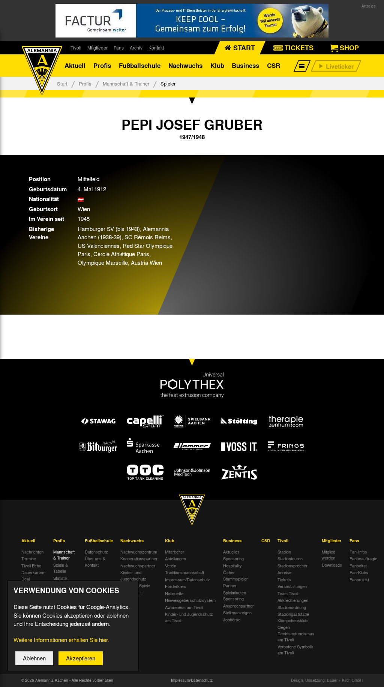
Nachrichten (32, 552)
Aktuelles (231, 552)
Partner (230, 585)
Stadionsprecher (293, 565)
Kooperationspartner (139, 558)
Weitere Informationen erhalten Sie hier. (61, 640)
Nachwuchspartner (137, 565)
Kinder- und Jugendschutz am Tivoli (189, 617)
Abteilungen (175, 558)
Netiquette (174, 593)
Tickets (284, 579)
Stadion (284, 552)
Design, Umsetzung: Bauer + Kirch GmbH (327, 680)
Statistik (60, 578)
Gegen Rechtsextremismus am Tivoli (296, 633)
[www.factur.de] (192, 21)
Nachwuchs (185, 65)
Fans (119, 47)
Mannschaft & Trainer (126, 83)
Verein (170, 565)
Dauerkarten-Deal (33, 575)
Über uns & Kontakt (95, 561)
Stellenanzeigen (237, 612)
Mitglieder (97, 47)
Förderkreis (175, 586)
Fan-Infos (358, 552)
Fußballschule (139, 65)
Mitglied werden (328, 555)
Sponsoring (233, 558)
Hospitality (232, 565)
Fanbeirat (358, 565)
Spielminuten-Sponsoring (235, 596)
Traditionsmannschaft (184, 572)
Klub (217, 65)
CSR (273, 65)
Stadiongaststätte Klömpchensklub (293, 617)
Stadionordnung (292, 607)
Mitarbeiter (174, 552)
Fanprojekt (359, 579)
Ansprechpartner (238, 606)
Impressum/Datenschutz (187, 579)
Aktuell (75, 65)
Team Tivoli (288, 593)
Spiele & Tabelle (60, 568)
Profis (102, 65)
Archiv (136, 47)
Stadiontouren (290, 558)
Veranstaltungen (292, 586)
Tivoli (75, 47)
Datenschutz (96, 552)
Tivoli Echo (31, 565)
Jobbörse (231, 619)
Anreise (284, 572)
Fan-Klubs (359, 572)
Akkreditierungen (293, 600)
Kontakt (156, 47)
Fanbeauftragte (363, 558)
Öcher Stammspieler (235, 575)
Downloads (332, 565)
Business (245, 65)
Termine (28, 558)
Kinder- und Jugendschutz (133, 575)
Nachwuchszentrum (138, 552)
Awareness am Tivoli (184, 607)
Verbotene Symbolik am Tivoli (296, 650)
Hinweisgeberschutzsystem (190, 600)
